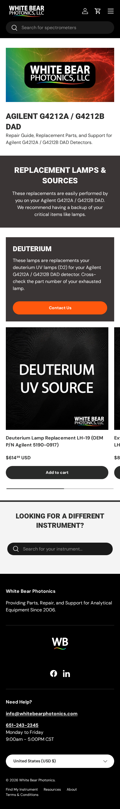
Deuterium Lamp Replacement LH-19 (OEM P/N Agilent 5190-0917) (54, 441)
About (72, 789)
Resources (52, 789)
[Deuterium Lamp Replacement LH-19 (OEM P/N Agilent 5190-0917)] (57, 378)
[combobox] (60, 27)
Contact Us (60, 307)
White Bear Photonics (37, 780)
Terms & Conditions (22, 794)
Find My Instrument (22, 789)
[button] (97, 11)
